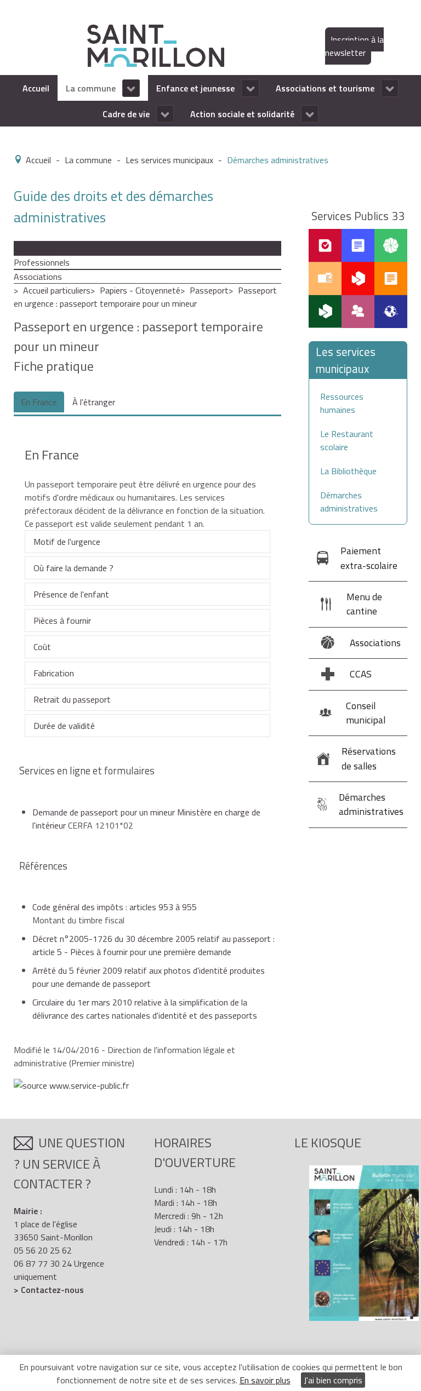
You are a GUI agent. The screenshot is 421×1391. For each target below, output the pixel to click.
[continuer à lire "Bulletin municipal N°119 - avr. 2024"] (364, 1243)
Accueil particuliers (56, 290)
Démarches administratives (349, 501)
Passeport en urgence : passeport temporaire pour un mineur (145, 297)
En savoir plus (265, 1380)
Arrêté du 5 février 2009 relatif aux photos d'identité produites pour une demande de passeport (148, 977)
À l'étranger (93, 402)
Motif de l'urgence (66, 541)
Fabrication (53, 673)
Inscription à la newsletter (354, 46)
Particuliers (34, 248)
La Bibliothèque (348, 471)
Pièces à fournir (62, 620)
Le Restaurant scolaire (346, 440)
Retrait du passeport (72, 699)
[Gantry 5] (155, 44)
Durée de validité (64, 725)
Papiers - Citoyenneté (140, 290)
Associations (38, 276)
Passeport (209, 290)
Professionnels (42, 262)
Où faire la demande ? (73, 567)
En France (39, 402)
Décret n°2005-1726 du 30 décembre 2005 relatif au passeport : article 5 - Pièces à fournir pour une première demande (153, 945)
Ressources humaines (341, 403)
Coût (42, 646)
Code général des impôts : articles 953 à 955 (114, 906)
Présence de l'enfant (71, 594)
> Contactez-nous (49, 1289)
